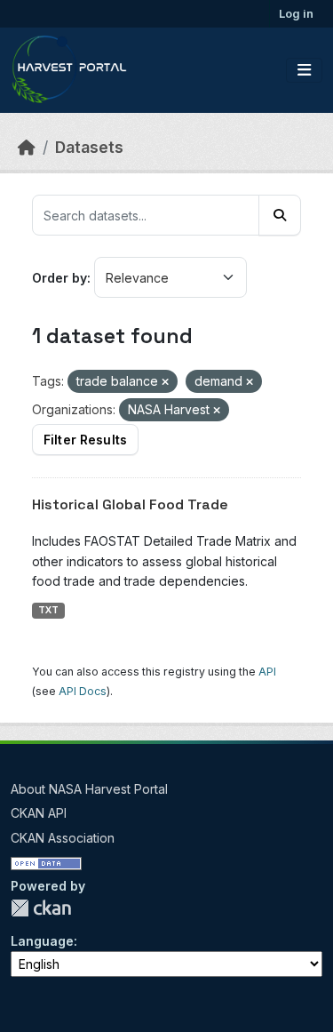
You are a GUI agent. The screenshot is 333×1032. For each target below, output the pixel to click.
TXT (48, 610)
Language (42, 940)
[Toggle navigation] (304, 70)
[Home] (27, 147)
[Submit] (279, 215)
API (267, 671)
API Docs (83, 691)
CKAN (41, 908)
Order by (59, 277)
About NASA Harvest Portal (89, 788)
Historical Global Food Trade (130, 504)
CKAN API (39, 812)
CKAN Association (63, 837)
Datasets (89, 147)
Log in (296, 13)
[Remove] (165, 382)
